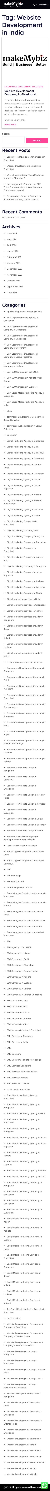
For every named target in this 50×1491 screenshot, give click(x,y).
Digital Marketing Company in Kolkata (25, 581)
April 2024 (11, 245)
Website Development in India (21, 1468)
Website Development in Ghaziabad (24, 1456)
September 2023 (15, 286)
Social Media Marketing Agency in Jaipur (26, 1137)
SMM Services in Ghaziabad (20, 1036)
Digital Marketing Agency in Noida (23, 515)
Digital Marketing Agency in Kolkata (24, 494)
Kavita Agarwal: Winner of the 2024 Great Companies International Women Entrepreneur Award (23, 187)
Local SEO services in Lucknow (22, 845)
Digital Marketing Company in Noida (24, 593)
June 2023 (12, 292)
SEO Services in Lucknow (19, 1018)
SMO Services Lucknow (18, 1083)
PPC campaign (14, 875)
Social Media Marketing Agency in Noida (26, 1170)
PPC (9, 869)
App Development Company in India (24, 311)
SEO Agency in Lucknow (18, 953)
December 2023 (14, 268)
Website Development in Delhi (21, 1444)
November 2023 (14, 274)
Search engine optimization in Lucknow (26, 920)
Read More (10, 124)
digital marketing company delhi (22, 530)
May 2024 (11, 239)
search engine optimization (20, 887)
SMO (9, 1048)
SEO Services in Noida (17, 1024)
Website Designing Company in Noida (25, 1378)
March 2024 (12, 251)
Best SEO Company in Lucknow (22, 386)
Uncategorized (14, 1318)
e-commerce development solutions (23, 86)
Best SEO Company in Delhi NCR (22, 372)
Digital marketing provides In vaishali (24, 611)
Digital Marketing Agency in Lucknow (25, 509)
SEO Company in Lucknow (19, 983)
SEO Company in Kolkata (19, 977)
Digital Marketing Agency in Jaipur (23, 479)
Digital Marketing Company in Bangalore (26, 542)
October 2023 (13, 280)
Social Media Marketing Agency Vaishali (26, 1176)
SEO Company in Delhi (18, 959)
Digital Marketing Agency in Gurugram (25, 473)
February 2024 (14, 257)
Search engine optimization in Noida (24, 926)
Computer (12, 435)
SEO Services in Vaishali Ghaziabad (24, 1030)
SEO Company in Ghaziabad (20, 965)
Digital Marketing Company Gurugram (25, 536)
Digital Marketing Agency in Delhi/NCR (25, 452)
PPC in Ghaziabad (15, 881)
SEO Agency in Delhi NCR (19, 947)
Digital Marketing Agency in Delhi (23, 446)
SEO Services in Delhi (17, 1000)
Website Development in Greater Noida (26, 1462)
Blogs (9, 411)
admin (10, 120)
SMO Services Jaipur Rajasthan (22, 1071)
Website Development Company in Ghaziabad (20, 92)
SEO (9, 941)
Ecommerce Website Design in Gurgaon (26, 803)
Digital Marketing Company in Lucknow (26, 587)
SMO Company (14, 1054)
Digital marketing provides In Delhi (23, 599)
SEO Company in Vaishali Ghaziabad (24, 994)
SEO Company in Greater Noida (22, 971)
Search (6, 133)
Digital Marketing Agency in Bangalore (25, 441)
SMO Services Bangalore (19, 1065)
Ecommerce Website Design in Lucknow (26, 824)
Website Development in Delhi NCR (24, 1450)
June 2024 (12, 233)
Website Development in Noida (22, 1474)
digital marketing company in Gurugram (26, 566)
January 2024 (13, 263)
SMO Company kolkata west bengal (24, 1059)
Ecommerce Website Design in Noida (25, 830)
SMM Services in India (17, 1042)
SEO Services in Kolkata (18, 1012)
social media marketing (18, 1089)
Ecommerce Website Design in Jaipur (25, 818)
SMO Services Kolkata (17, 1077)
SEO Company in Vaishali (19, 988)
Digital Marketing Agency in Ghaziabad (25, 458)
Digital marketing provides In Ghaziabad (26, 605)
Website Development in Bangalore (24, 1438)
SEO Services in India (17, 1006)
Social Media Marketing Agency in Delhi (26, 1113)
